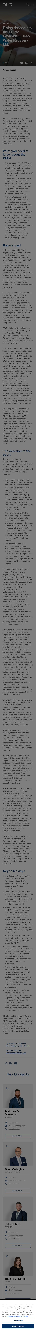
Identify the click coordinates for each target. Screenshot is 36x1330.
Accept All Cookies (18, 1326)
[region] (18, 1314)
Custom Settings (18, 1320)
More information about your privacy (17, 1316)
